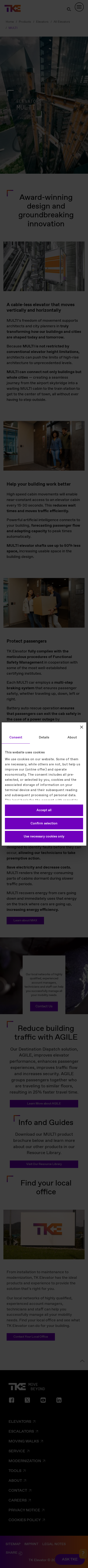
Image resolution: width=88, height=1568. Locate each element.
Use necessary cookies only (44, 836)
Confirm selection (44, 823)
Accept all (44, 810)
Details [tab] (44, 737)
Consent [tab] (15, 737)
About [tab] (72, 737)
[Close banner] (81, 727)
